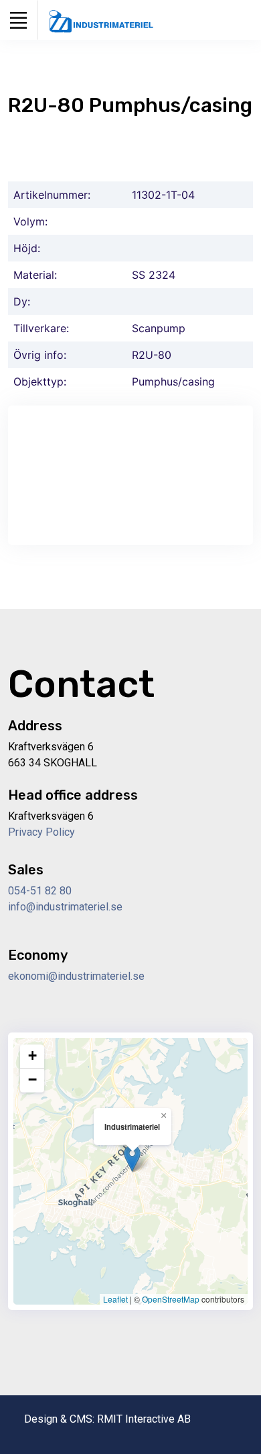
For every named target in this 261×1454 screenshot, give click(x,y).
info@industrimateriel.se (65, 906)
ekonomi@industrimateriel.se (76, 976)
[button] (132, 1158)
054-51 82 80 (40, 890)
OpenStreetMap (170, 1299)
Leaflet (115, 1299)
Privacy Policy (41, 832)
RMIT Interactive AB (144, 1419)
